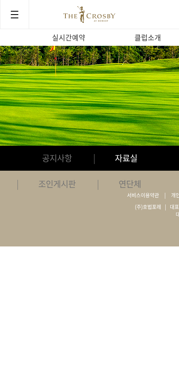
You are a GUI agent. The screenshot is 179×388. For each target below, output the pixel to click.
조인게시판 (57, 184)
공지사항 (57, 158)
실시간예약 (68, 37)
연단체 (130, 184)
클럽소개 (147, 37)
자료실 (126, 158)
